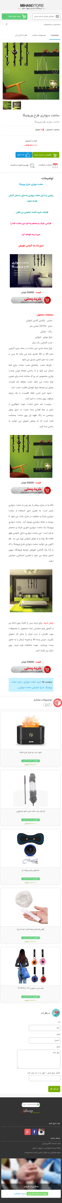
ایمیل (58, 1034)
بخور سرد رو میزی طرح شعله (31, 752)
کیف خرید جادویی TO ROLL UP (30, 988)
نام (59, 1022)
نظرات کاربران (21, 35)
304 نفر (20, 155)
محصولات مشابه (39, 35)
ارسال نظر (54, 1089)
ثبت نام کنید (19, 1194)
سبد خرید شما (14, 16)
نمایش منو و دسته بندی (44, 16)
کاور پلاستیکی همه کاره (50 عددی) (30, 929)
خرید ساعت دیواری (32, 682)
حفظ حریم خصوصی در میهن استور (46, 1148)
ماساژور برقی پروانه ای (30, 870)
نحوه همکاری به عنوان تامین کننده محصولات (42, 1152)
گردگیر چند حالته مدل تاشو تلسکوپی (30, 811)
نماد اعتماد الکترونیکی (51, 1143)
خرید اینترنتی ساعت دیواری (31, 687)
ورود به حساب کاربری (37, 1194)
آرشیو (47, 705)
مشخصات (55, 35)
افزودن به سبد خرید (42, 155)
